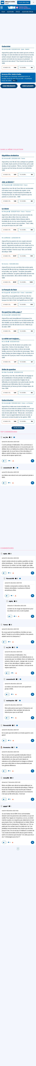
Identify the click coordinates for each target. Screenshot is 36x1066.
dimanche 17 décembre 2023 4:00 (11, 782)
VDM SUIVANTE (27, 86)
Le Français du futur (9, 290)
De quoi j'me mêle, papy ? (12, 312)
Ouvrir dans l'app (24, 2)
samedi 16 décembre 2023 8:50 (10, 558)
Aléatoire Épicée (27, 12)
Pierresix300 (10, 578)
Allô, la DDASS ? (8, 182)
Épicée (18, 12)
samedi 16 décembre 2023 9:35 (13, 583)
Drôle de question (9, 370)
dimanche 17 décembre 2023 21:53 (16, 605)
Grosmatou (7, 747)
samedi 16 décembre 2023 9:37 (10, 730)
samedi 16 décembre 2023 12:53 (10, 752)
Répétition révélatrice (10, 156)
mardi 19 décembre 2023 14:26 (10, 810)
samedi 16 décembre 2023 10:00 (10, 441)
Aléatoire (10, 12)
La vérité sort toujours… (11, 339)
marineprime (10, 700)
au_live (5, 437)
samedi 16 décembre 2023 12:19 (10, 472)
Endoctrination (7, 400)
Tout (3, 12)
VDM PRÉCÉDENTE (9, 86)
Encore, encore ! (18, 427)
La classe (5, 209)
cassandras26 (7, 468)
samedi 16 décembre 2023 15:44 (13, 705)
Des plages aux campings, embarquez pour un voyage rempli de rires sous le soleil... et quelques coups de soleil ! (16, 77)
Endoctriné (6, 46)
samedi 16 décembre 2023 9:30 (10, 629)
